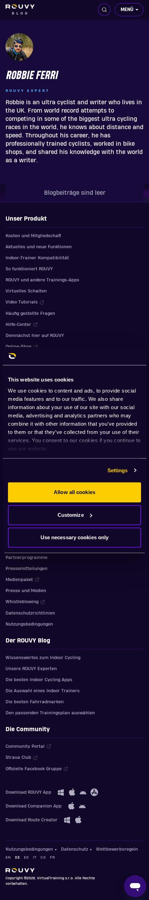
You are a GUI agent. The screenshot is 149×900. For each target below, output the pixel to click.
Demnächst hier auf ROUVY (35, 335)
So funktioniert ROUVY (29, 269)
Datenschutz (74, 849)
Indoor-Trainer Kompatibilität (37, 257)
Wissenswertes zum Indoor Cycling (43, 657)
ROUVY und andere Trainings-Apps (42, 280)
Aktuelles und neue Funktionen (39, 246)
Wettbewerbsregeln (117, 849)
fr (52, 857)
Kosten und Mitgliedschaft (33, 235)
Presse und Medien (26, 590)
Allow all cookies (74, 492)
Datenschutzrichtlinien (30, 613)
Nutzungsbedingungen (29, 624)
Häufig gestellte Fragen (30, 313)
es (26, 857)
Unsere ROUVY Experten (31, 668)
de (17, 857)
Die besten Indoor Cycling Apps (39, 679)
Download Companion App (34, 806)
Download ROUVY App (28, 792)
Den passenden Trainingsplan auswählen (50, 712)
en (8, 857)
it (34, 857)
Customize (71, 515)
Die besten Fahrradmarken (35, 701)
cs (43, 857)
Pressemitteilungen (26, 568)
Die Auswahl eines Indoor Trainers (43, 690)
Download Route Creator (32, 819)
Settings (117, 470)
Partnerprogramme (26, 557)
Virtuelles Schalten (26, 291)
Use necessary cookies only (75, 537)
